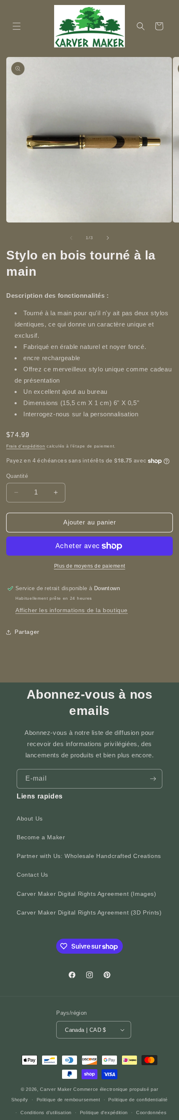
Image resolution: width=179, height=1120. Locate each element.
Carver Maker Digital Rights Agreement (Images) (87, 893)
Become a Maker (41, 837)
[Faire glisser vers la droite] (108, 238)
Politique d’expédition (104, 1112)
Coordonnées (151, 1112)
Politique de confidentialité (138, 1099)
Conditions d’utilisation (46, 1112)
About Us (30, 818)
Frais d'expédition (25, 446)
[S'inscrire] (153, 779)
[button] (16, 26)
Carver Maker (56, 1089)
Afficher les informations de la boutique (71, 610)
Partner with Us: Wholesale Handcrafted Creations (89, 856)
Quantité (17, 476)
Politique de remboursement (68, 1099)
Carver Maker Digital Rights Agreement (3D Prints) (89, 912)
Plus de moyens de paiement (89, 566)
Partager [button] (27, 631)
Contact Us (32, 874)
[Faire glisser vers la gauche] (71, 238)
